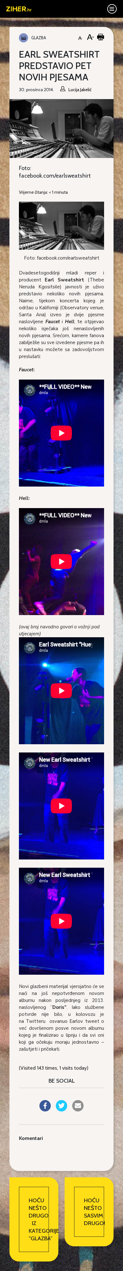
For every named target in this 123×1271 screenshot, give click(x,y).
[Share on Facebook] (45, 1109)
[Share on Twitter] (61, 1109)
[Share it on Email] (78, 1109)
